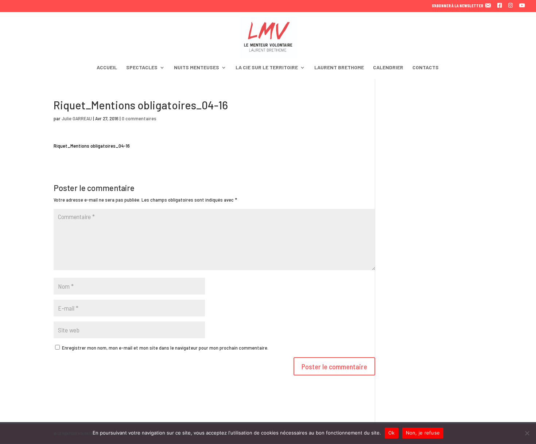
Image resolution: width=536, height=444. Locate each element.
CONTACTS (425, 67)
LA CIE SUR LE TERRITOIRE (267, 67)
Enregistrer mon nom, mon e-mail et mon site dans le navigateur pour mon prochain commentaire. (165, 347)
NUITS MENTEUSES (196, 67)
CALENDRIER (388, 67)
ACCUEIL (107, 67)
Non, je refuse (423, 433)
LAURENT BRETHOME (339, 67)
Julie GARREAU (77, 118)
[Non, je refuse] (527, 433)
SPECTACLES (142, 67)
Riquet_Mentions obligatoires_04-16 (92, 146)
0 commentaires (139, 118)
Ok (391, 433)
